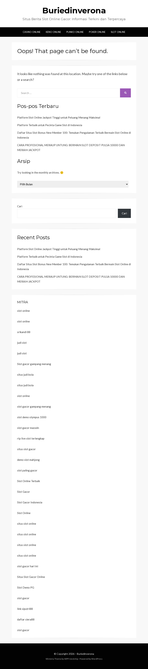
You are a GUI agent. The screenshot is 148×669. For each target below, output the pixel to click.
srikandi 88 (23, 332)
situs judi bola (25, 374)
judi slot (22, 342)
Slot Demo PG (25, 587)
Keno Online (53, 31)
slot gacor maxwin (28, 427)
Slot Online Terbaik (28, 481)
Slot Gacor (23, 491)
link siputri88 (25, 608)
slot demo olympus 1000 (31, 417)
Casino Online (31, 31)
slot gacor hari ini (27, 566)
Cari (19, 206)
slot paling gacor (27, 470)
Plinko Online (75, 31)
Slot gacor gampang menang (34, 364)
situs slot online (26, 523)
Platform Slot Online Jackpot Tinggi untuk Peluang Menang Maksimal (58, 117)
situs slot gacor (26, 449)
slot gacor (23, 598)
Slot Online (118, 31)
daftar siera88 (25, 619)
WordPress (97, 658)
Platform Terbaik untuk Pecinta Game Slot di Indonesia (49, 125)
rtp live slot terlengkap (30, 438)
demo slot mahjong (28, 459)
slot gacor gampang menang (34, 406)
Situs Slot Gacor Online (31, 576)
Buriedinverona (74, 10)
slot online (23, 310)
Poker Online (97, 31)
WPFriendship (71, 658)
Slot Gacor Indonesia (29, 502)
